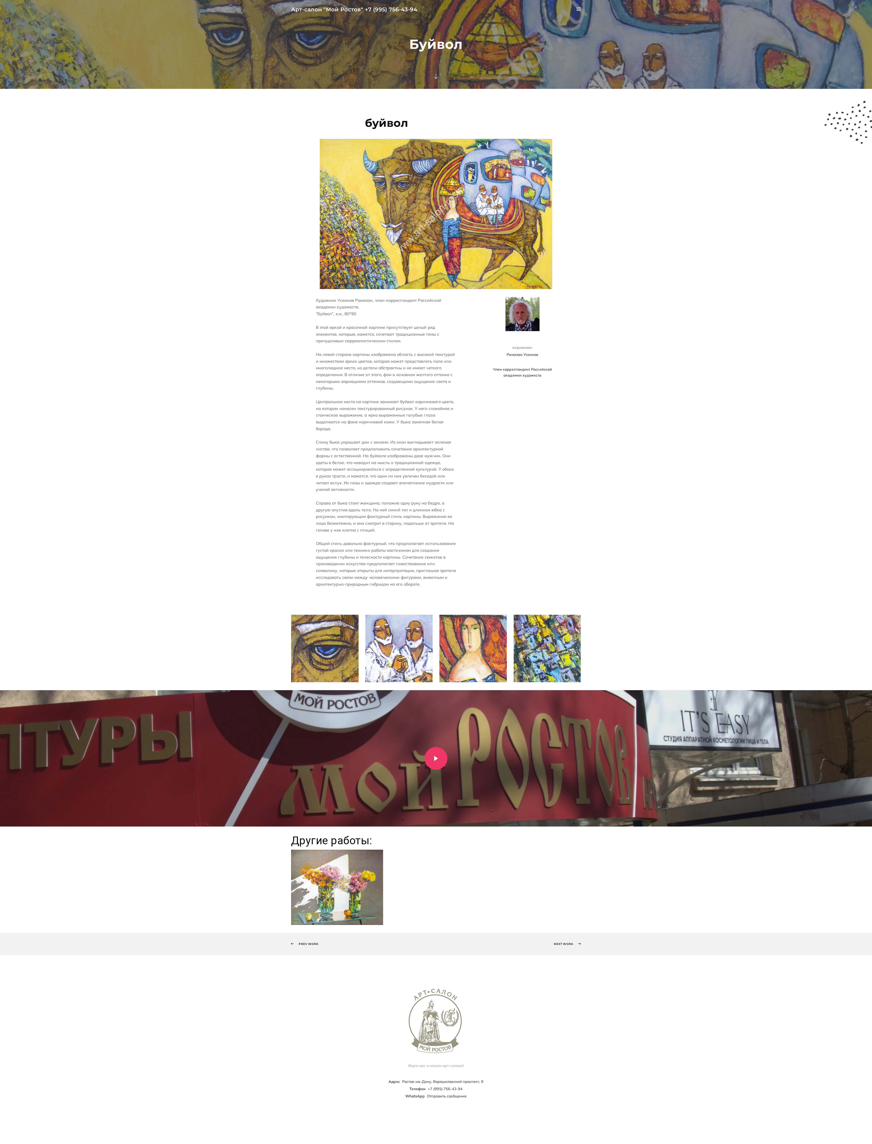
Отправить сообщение (447, 1096)
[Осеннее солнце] (337, 887)
